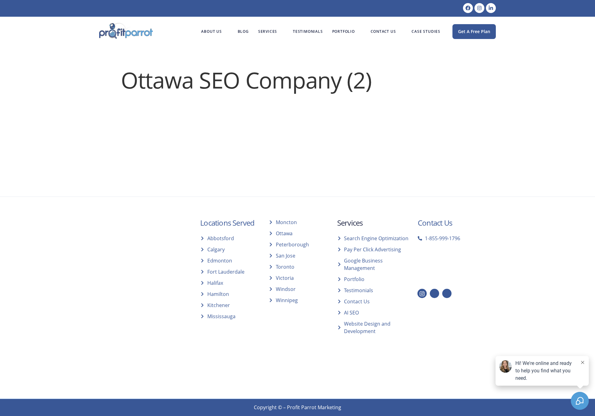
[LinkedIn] (434, 293)
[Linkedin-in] (491, 8)
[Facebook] (468, 8)
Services (267, 31)
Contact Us (383, 31)
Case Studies (426, 31)
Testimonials (308, 31)
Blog (243, 31)
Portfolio (343, 31)
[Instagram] (479, 8)
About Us (211, 31)
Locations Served (227, 223)
